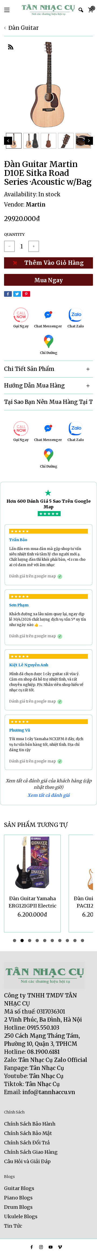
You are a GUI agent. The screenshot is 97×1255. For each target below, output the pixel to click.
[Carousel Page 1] (14, 940)
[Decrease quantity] (9, 246)
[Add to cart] (48, 263)
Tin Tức (13, 1226)
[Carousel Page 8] (67, 940)
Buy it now (48, 280)
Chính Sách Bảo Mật (28, 1133)
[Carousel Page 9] (75, 940)
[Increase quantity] (33, 246)
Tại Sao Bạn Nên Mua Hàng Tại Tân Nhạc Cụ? (48, 402)
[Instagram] (41, 1247)
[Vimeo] (60, 1247)
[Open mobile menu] (7, 10)
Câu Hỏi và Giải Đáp (27, 1161)
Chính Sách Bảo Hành (30, 1124)
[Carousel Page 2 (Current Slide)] (22, 940)
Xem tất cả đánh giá (48, 795)
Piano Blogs (18, 1198)
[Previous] (8, 141)
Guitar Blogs (19, 1188)
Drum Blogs (18, 1207)
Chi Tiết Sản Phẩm (29, 369)
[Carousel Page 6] (52, 940)
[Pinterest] (26, 294)
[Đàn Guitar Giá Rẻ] (48, 10)
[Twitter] (17, 294)
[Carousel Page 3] (29, 940)
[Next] (89, 141)
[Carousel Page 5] (44, 940)
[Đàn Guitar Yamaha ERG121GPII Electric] (32, 863)
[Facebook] (8, 294)
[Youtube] (50, 1247)
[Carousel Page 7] (59, 940)
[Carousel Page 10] (82, 940)
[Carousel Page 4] (37, 940)
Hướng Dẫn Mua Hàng (34, 385)
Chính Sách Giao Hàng (31, 1152)
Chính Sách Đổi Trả (27, 1143)
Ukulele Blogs (20, 1216)
